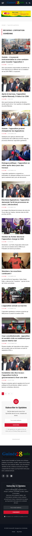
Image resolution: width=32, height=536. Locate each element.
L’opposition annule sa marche (14, 306)
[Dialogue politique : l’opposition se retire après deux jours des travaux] (16, 153)
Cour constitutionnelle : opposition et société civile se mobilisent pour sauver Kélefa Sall (16, 338)
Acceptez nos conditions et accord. (17, 516)
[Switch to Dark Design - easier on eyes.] (27, 3)
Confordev (24, 528)
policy (22, 516)
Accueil (3, 25)
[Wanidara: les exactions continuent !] (16, 261)
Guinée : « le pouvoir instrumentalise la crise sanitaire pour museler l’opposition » (15, 59)
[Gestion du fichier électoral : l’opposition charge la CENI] (16, 226)
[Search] (29, 3)
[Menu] (3, 3)
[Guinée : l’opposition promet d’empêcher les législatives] (16, 118)
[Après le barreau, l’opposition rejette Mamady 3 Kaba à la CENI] (16, 84)
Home (13, 531)
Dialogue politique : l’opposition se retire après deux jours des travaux (16, 165)
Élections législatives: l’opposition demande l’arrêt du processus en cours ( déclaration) (15, 202)
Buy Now (19, 531)
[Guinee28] (15, 3)
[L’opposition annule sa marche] (16, 295)
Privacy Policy (16, 431)
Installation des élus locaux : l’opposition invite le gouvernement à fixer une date (14, 375)
